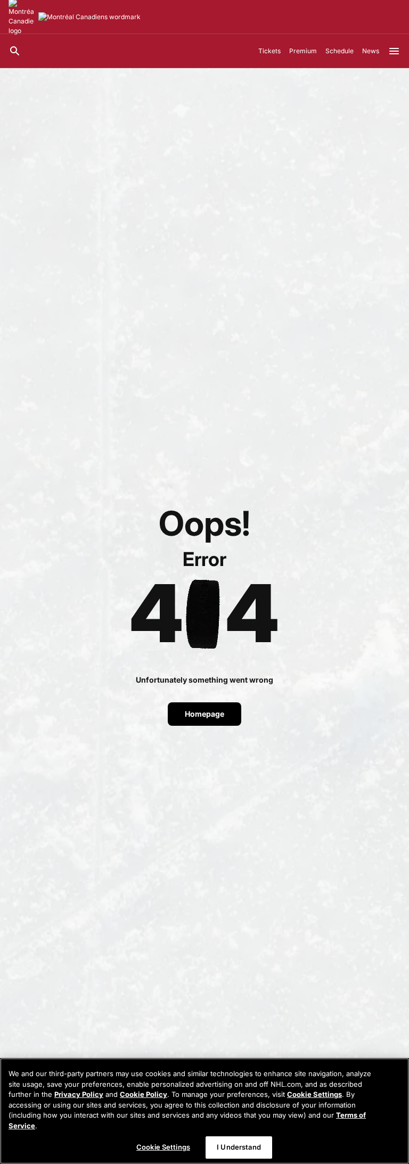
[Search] (15, 51)
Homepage (204, 713)
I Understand (239, 1147)
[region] (204, 1111)
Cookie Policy (143, 1094)
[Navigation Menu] (394, 51)
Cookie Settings (314, 1094)
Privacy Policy (78, 1094)
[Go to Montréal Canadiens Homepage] (89, 17)
